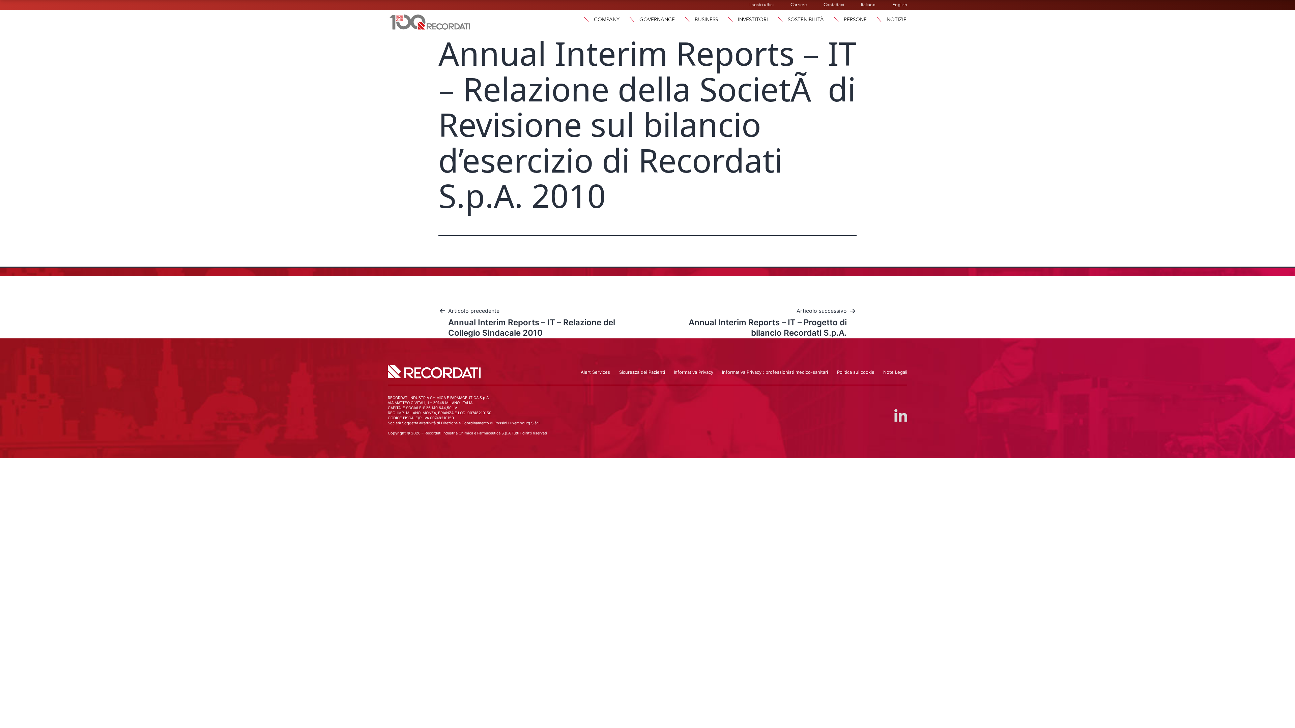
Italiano (868, 5)
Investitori (753, 19)
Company (607, 19)
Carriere (798, 5)
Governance (657, 19)
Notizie (896, 19)
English (899, 5)
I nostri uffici (761, 5)
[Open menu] (879, 19)
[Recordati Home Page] (430, 21)
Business (706, 19)
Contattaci (834, 5)
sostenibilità (806, 19)
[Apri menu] (586, 19)
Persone (855, 19)
